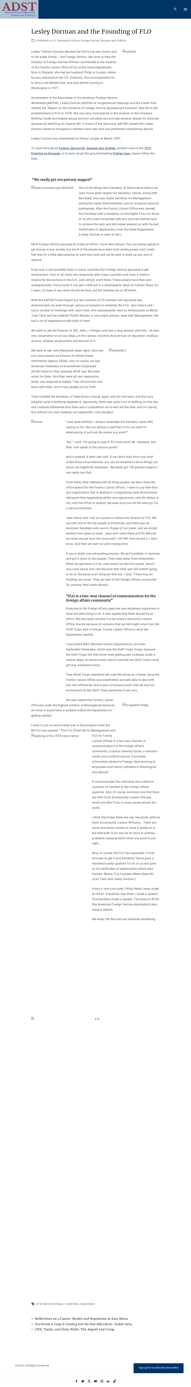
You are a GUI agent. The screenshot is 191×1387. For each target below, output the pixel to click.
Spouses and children (113, 40)
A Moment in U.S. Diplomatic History (57, 40)
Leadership (71, 1303)
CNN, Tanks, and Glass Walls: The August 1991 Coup (75, 1329)
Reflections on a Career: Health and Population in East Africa (81, 1318)
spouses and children (100, 148)
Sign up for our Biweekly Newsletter (158, 1367)
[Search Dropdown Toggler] (175, 9)
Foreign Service (90, 40)
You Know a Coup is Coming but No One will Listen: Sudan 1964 (83, 1324)
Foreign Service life (72, 148)
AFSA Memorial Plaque (49, 1303)
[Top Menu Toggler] (185, 9)
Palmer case (121, 153)
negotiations (87, 1303)
